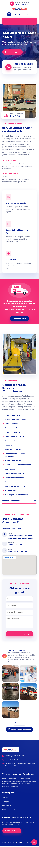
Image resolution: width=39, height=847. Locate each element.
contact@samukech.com (18, 551)
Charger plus (19, 723)
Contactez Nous (19, 319)
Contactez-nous (8, 809)
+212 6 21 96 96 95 (15, 545)
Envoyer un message (18, 634)
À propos (5, 802)
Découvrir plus (11, 52)
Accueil (5, 798)
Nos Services (7, 805)
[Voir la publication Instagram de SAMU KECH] (10, 673)
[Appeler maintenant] (34, 842)
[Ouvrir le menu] (32, 21)
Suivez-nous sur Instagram (21, 729)
